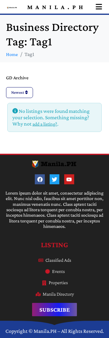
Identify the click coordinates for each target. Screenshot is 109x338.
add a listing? (44, 123)
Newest (18, 92)
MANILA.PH (56, 7)
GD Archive (17, 77)
